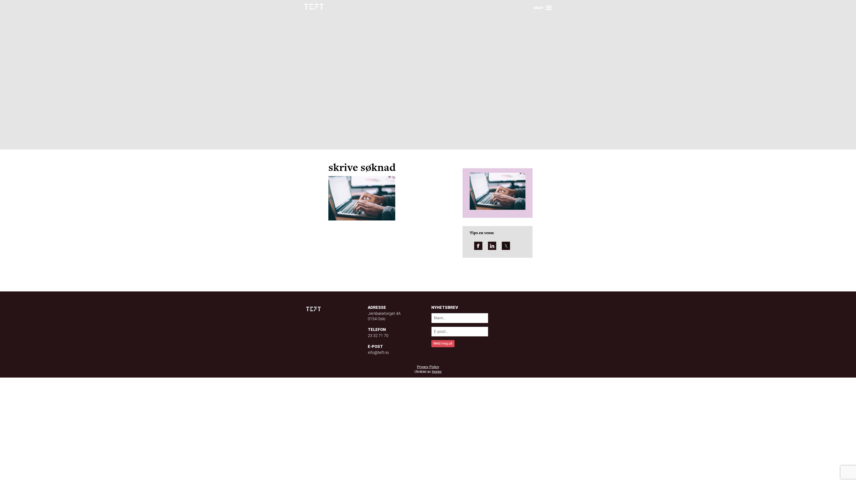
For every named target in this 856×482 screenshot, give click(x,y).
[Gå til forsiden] (313, 6)
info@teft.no (378, 352)
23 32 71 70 (378, 335)
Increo (437, 372)
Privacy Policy (428, 367)
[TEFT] (314, 309)
